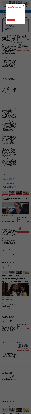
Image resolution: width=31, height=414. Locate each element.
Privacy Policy (8, 22)
